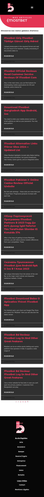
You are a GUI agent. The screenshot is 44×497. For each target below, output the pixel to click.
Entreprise (21, 461)
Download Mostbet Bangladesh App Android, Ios (20, 110)
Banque (21, 452)
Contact (22, 485)
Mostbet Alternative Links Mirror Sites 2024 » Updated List (20, 147)
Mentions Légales (22, 490)
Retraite (21, 475)
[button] (32, 7)
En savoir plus (9, 56)
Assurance (21, 447)
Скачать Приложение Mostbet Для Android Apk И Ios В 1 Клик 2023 (21, 265)
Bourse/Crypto (21, 456)
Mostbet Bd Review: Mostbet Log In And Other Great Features (21, 338)
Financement (21, 466)
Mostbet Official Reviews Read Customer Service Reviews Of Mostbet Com (20, 74)
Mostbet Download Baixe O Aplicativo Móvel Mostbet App (22, 302)
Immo (21, 470)
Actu (21, 442)
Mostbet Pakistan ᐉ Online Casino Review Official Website (21, 183)
